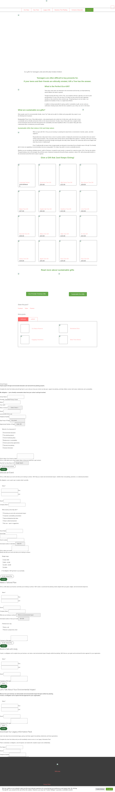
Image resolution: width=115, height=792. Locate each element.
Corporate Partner (24, 182)
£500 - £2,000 (6, 562)
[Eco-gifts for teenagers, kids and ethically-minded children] (57, 40)
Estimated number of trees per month (9, 618)
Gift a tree (57, 771)
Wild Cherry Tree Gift (66, 182)
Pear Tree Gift (85, 258)
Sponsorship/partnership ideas (10, 518)
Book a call (6, 627)
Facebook (20, 308)
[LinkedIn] (52, 777)
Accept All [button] (109, 789)
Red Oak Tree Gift (24, 234)
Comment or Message (5, 640)
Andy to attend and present (10, 520)
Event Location (3, 540)
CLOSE (3, 469)
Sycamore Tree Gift (45, 182)
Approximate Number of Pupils (7, 424)
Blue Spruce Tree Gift (87, 182)
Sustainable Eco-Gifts (77, 294)
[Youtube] (69, 777)
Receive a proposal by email (10, 629)
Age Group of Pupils (5, 420)
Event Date (2, 533)
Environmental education (9, 432)
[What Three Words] (63, 339)
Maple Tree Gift (23, 209)
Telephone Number (4, 416)
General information (8, 448)
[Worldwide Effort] (63, 328)
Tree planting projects (8, 435)
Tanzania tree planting (8, 445)
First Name (3, 747)
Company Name (4, 504)
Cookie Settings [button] (100, 789)
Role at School (4, 407)
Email (2, 411)
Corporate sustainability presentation (12, 515)
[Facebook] (47, 777)
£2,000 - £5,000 (7, 565)
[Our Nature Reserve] (25, 328)
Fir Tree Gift (84, 234)
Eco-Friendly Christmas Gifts (37, 294)
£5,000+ (5, 567)
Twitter (26, 308)
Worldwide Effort (75, 328)
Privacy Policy (47, 784)
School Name (3, 396)
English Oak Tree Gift (46, 209)
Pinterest (32, 308)
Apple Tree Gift (44, 258)
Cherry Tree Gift (23, 258)
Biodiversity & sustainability (10, 440)
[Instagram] (63, 777)
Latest (33, 319)
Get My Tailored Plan (7, 576)
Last (19, 494)
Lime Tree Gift (85, 209)
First (19, 490)
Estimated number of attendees (7, 543)
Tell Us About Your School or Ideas (8, 458)
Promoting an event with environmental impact (14, 513)
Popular (23, 319)
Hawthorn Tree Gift (66, 209)
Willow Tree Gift (44, 234)
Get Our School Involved (8, 466)
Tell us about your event (6, 550)
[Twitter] (58, 777)
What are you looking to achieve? (8, 615)
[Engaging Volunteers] (25, 339)
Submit (3, 683)
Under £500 (6, 559)
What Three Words (75, 339)
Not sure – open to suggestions (11, 523)
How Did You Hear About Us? (7, 463)
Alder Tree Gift (65, 234)
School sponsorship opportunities (11, 442)
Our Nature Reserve (37, 328)
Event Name (3, 531)
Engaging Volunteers (37, 339)
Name (2, 402)
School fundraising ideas (9, 437)
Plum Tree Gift (65, 258)
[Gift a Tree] (57, 764)
